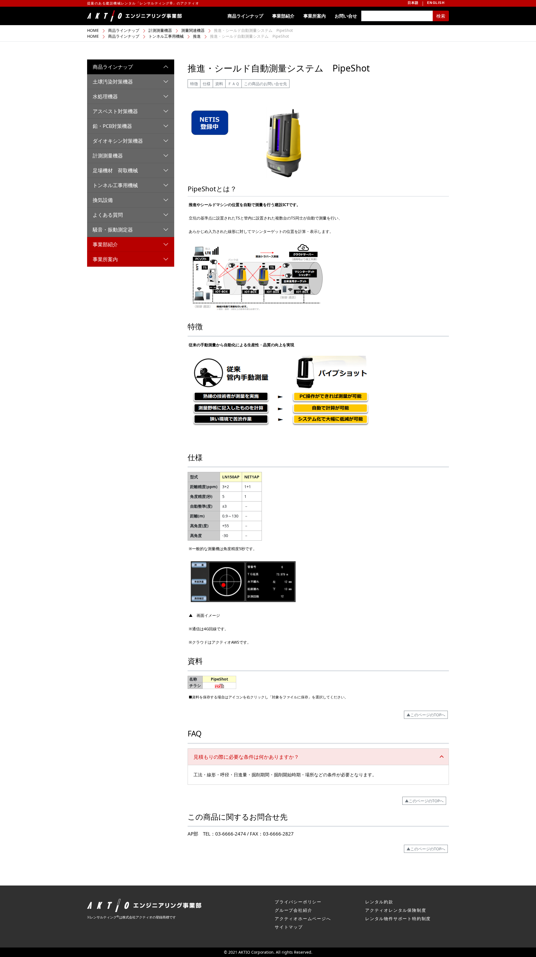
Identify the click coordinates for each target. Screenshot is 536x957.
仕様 (206, 83)
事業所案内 (314, 16)
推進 (197, 36)
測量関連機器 (193, 30)
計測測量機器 (160, 30)
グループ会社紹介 (293, 910)
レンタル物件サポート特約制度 (398, 918)
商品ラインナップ (245, 16)
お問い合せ (346, 16)
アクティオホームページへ (303, 918)
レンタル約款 (379, 902)
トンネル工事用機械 (166, 36)
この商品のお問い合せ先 (265, 83)
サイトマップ (289, 927)
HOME (93, 30)
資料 (219, 83)
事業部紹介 (283, 16)
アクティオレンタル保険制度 (395, 910)
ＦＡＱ (233, 83)
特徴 (194, 83)
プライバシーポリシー (298, 902)
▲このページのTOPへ (425, 714)
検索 (440, 16)
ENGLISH (436, 3)
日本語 (413, 3)
